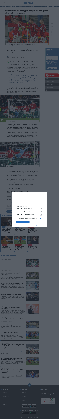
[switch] (41, 208)
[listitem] (29, 206)
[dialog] (29, 209)
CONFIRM (23, 221)
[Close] (45, 194)
